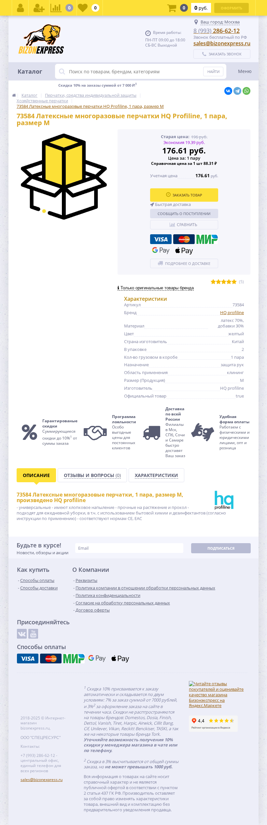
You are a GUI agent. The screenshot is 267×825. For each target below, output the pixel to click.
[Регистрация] (39, 8)
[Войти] (20, 8)
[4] (229, 282)
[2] (218, 282)
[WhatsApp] (246, 91)
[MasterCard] (184, 239)
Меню (245, 71)
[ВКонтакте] (228, 91)
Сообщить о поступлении (184, 213)
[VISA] (161, 239)
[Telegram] (237, 91)
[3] (223, 282)
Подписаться (220, 548)
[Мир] (207, 239)
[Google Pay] (161, 250)
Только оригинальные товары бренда (156, 287)
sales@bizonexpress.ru (221, 43)
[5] (234, 282)
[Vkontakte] (22, 634)
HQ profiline (232, 312)
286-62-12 (216, 31)
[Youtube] (33, 634)
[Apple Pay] (184, 250)
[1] (213, 282)
